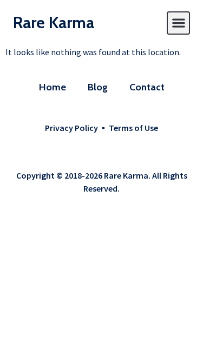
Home (52, 87)
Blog (98, 87)
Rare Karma (53, 22)
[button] (178, 23)
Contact (147, 87)
